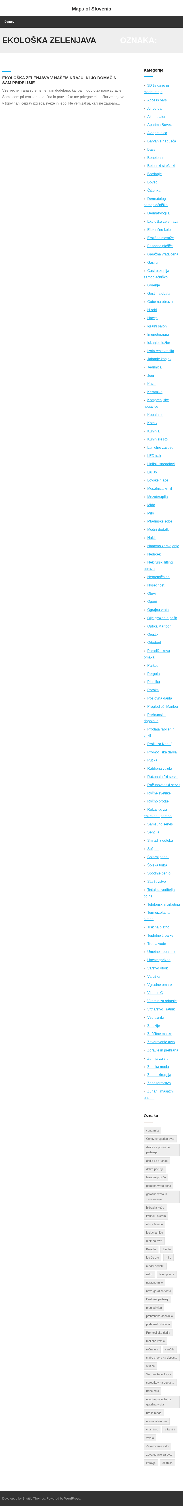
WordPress (72, 1498)
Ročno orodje (158, 801)
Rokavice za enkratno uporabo (158, 813)
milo (168, 1257)
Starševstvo (156, 881)
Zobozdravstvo (159, 1083)
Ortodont (154, 642)
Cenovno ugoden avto (160, 1138)
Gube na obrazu (160, 302)
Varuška (153, 976)
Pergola (153, 674)
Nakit (151, 538)
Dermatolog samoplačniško (156, 202)
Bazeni (152, 149)
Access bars (157, 100)
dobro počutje (155, 1169)
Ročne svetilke (159, 793)
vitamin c (152, 1429)
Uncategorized (159, 960)
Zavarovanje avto (161, 1042)
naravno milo (154, 1282)
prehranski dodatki (158, 1324)
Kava (151, 384)
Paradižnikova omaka (157, 654)
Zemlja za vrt (157, 1058)
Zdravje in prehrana (162, 1050)
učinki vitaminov (156, 1421)
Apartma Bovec (159, 125)
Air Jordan (155, 108)
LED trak (154, 456)
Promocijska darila (162, 752)
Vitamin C (155, 993)
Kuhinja (153, 431)
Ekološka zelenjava (162, 221)
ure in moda (153, 1413)
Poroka (153, 690)
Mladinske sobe (159, 521)
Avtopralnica (157, 133)
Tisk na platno (158, 927)
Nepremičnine (158, 577)
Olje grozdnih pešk (162, 618)
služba (150, 1366)
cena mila (152, 1130)
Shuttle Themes (34, 1498)
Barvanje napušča (161, 141)
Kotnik (152, 423)
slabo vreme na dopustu (161, 1357)
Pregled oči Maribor (162, 706)
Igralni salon (157, 326)
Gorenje (153, 285)
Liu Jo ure (152, 1257)
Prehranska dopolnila (155, 718)
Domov (9, 21)
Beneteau (155, 158)
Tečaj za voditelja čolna (159, 893)
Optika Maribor (159, 626)
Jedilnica (154, 367)
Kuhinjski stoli (158, 439)
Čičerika (153, 190)
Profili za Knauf (159, 744)
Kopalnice (155, 415)
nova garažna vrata (158, 1291)
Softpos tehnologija (158, 1374)
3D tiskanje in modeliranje (156, 89)
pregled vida (154, 1307)
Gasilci (152, 262)
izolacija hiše (154, 1232)
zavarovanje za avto (159, 1454)
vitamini (170, 1429)
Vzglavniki (155, 1017)
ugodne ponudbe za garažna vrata (158, 1402)
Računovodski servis (163, 785)
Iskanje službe (158, 343)
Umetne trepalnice (161, 952)
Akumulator (156, 117)
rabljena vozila (155, 1341)
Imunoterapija (158, 334)
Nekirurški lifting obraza (158, 565)
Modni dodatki (158, 529)
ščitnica (167, 1463)
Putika (152, 760)
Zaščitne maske (159, 1034)
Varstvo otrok (157, 968)
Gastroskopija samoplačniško (156, 274)
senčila (169, 1349)
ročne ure (152, 1349)
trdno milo (152, 1391)
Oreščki (153, 634)
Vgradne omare (159, 985)
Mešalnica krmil (159, 488)
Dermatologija (158, 213)
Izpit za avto (154, 1241)
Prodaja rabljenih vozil (159, 732)
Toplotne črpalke (160, 935)
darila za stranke (157, 1160)
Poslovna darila (159, 698)
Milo (150, 513)
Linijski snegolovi (161, 464)
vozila (150, 1438)
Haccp (152, 318)
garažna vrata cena (158, 1185)
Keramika (154, 392)
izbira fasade (154, 1224)
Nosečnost (155, 585)
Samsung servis (160, 824)
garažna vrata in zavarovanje (156, 1196)
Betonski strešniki (161, 166)
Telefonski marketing (163, 904)
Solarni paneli (158, 857)
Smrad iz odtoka (160, 840)
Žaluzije (153, 1026)
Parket (152, 665)
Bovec (152, 182)
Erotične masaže (160, 238)
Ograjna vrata (158, 610)
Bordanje (154, 174)
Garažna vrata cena (162, 254)
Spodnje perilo (159, 873)
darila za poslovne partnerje (158, 1150)
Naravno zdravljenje (163, 546)
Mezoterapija (157, 497)
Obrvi (151, 593)
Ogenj (152, 601)
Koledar (151, 1249)
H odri (152, 310)
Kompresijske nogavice (156, 403)
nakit (149, 1274)
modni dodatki (155, 1266)
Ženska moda (158, 1067)
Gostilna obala (158, 293)
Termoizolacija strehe (157, 916)
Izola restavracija (160, 351)
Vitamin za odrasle (162, 1001)
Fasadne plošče (160, 246)
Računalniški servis (162, 777)
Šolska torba (157, 865)
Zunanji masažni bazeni (159, 1094)
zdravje (151, 1463)
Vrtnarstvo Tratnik (161, 1009)
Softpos (153, 849)
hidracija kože (155, 1207)
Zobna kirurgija (159, 1075)
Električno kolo (159, 230)
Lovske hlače (157, 480)
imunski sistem (156, 1216)
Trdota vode (156, 944)
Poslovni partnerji (157, 1299)
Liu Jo (152, 472)
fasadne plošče (156, 1177)
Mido (151, 505)
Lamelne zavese (160, 447)
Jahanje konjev (159, 359)
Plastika (153, 682)
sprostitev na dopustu (160, 1382)
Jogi (150, 375)
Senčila (153, 832)
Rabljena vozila (159, 768)
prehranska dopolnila (159, 1316)
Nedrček (154, 554)
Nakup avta (166, 1274)
